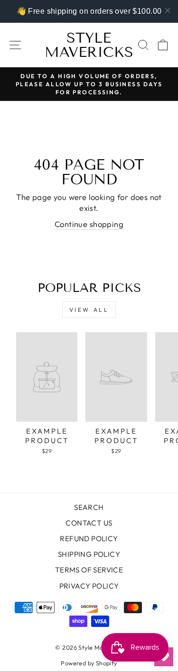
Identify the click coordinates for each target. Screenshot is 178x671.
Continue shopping (89, 224)
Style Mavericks (89, 45)
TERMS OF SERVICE (89, 569)
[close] (167, 10)
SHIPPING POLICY (89, 554)
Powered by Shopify (89, 663)
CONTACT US (89, 522)
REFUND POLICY (89, 538)
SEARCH (88, 507)
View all (89, 309)
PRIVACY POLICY (89, 585)
